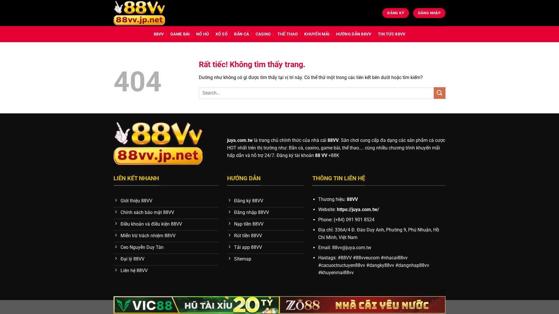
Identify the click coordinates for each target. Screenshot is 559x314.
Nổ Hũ (202, 34)
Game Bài (180, 34)
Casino (263, 34)
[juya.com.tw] (139, 13)
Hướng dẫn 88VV (354, 34)
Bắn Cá (241, 34)
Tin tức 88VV (391, 34)
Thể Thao (287, 34)
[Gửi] (439, 93)
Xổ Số (221, 34)
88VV (159, 34)
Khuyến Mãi (316, 34)
